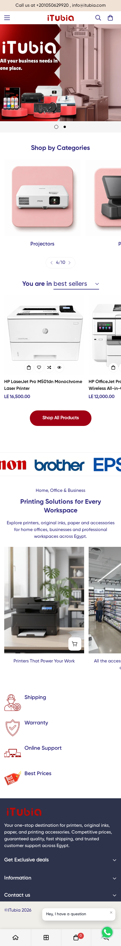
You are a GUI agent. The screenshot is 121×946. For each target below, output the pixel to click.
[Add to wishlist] (39, 367)
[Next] (69, 262)
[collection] (46, 937)
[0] (110, 17)
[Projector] (42, 198)
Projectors (42, 244)
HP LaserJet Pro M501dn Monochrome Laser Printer (43, 385)
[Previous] (51, 262)
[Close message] (111, 912)
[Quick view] (59, 367)
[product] (15, 937)
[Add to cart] (29, 367)
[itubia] (60, 17)
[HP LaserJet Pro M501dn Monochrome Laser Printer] (44, 335)
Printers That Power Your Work (44, 661)
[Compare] (49, 367)
